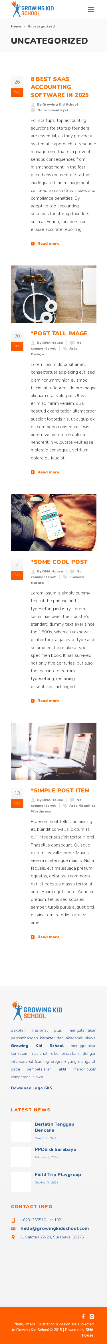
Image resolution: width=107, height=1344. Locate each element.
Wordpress (41, 811)
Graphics (87, 805)
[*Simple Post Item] (53, 751)
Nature (37, 582)
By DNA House (50, 342)
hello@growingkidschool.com (55, 1228)
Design (37, 354)
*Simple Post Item (60, 790)
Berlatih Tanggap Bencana (54, 1127)
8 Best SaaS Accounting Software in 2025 (60, 87)
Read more (48, 244)
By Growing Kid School (57, 104)
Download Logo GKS (32, 1088)
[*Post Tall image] (53, 294)
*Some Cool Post (59, 562)
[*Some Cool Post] (53, 522)
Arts (73, 348)
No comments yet (52, 110)
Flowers (76, 577)
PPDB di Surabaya (55, 1149)
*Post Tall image (59, 333)
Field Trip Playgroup (58, 1174)
